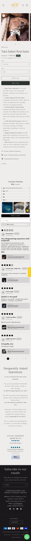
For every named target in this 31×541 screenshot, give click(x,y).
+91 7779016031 (17, 503)
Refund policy (25, 532)
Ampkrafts (8, 532)
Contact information (16, 537)
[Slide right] (19, 44)
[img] (15, 440)
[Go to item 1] (7, 207)
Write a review (15, 216)
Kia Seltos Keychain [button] (13, 305)
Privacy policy (7, 534)
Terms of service (16, 534)
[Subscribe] (25, 485)
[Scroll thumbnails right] (27, 207)
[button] (3, 5)
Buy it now (15, 83)
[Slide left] (12, 44)
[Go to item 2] (18, 207)
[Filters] (3, 224)
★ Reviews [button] (29, 272)
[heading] (15, 117)
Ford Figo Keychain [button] (13, 280)
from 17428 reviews (15, 443)
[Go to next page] (26, 358)
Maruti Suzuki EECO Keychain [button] (16, 351)
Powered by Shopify (16, 532)
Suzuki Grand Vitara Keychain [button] (16, 257)
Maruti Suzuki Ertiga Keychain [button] (16, 327)
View (2, 60)
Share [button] (4, 163)
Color (2, 68)
